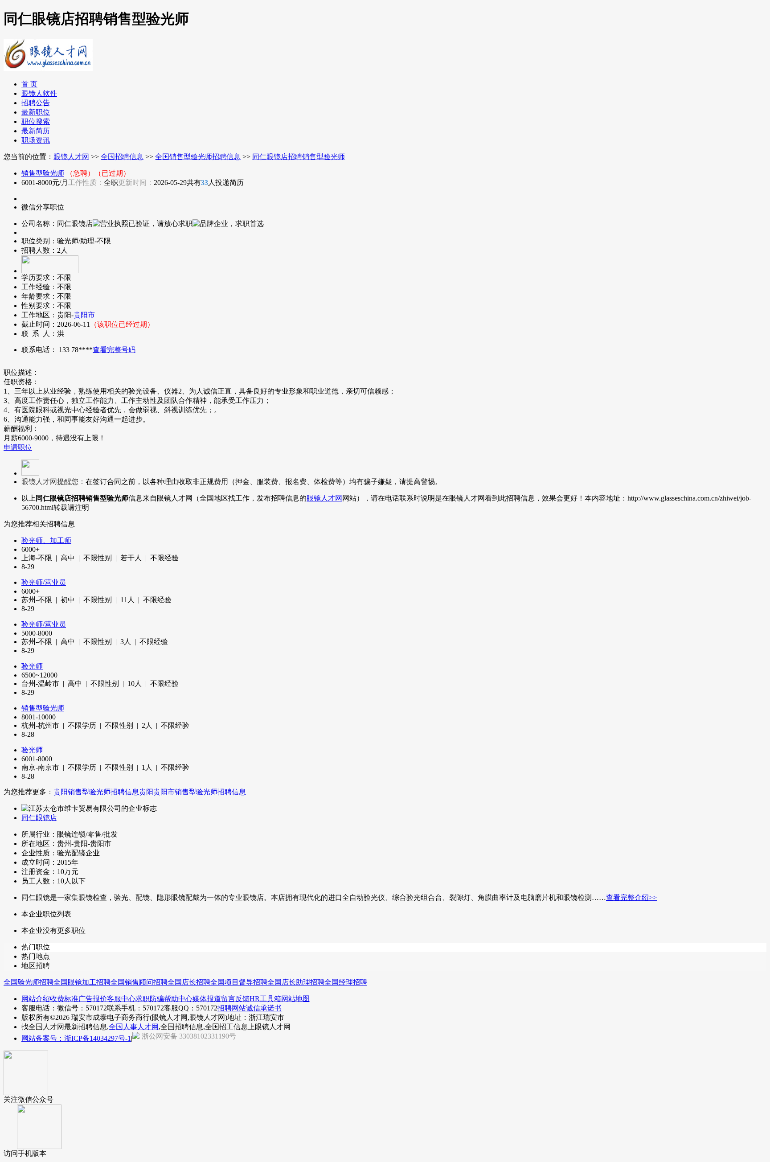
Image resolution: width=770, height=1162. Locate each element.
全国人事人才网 (134, 1027)
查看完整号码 (114, 349)
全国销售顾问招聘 (139, 982)
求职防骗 (149, 998)
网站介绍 (35, 998)
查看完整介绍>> (631, 897)
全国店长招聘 (189, 982)
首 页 (29, 84)
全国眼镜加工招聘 (82, 982)
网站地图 (295, 998)
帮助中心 (178, 998)
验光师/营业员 (43, 582)
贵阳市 (84, 315)
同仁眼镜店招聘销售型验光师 (298, 156)
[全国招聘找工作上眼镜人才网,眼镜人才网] (48, 67)
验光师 (32, 666)
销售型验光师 (42, 173)
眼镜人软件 (39, 93)
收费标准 (64, 998)
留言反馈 (235, 998)
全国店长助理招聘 (295, 982)
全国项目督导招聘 (238, 982)
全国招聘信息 (122, 156)
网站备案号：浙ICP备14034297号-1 (76, 1038)
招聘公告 (35, 103)
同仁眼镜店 (39, 817)
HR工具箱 (265, 998)
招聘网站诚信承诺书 (249, 1008)
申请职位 (18, 447)
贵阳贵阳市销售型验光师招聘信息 (192, 792)
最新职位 (35, 112)
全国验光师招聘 (28, 982)
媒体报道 (206, 998)
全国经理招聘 (345, 982)
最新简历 (35, 131)
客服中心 (121, 998)
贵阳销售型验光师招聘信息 (96, 792)
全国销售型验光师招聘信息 (198, 156)
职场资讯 (35, 140)
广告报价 (92, 998)
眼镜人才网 (71, 156)
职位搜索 (35, 121)
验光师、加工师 (46, 540)
